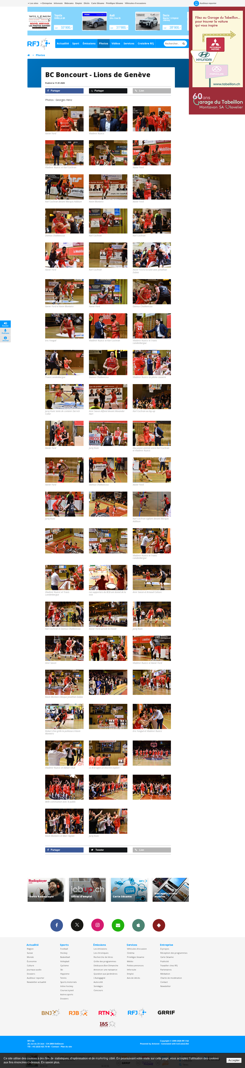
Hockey (63, 953)
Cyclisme (64, 965)
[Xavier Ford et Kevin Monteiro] (64, 291)
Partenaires (165, 969)
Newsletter (165, 986)
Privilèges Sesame (135, 957)
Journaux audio (34, 969)
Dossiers (31, 974)
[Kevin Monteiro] (108, 187)
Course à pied (67, 990)
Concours (98, 990)
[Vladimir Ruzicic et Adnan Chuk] (64, 753)
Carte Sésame (97, 3)
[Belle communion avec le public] (64, 787)
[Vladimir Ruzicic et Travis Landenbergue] (152, 325)
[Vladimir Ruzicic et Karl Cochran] (64, 152)
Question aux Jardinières (105, 974)
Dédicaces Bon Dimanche (106, 965)
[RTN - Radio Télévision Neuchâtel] (107, 1012)
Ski (61, 969)
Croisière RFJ (146, 43)
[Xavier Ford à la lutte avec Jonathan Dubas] (152, 255)
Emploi (78, 3)
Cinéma (130, 953)
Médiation (165, 974)
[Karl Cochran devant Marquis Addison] (64, 187)
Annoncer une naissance (105, 969)
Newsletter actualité (36, 982)
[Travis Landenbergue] (64, 362)
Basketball (65, 957)
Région (30, 949)
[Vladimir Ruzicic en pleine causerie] (152, 362)
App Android (159, 925)
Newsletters (118, 925)
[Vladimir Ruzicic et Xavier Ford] (152, 648)
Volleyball (64, 961)
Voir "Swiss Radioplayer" (171, 890)
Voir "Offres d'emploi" (45, 890)
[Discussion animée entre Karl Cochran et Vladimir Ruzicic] (152, 433)
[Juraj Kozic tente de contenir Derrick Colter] (64, 396)
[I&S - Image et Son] (107, 1024)
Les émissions (100, 949)
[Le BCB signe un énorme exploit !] (108, 753)
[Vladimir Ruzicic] (108, 118)
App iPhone (138, 925)
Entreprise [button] (47, 3)
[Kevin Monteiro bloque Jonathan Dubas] (64, 682)
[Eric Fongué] (64, 325)
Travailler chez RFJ (169, 965)
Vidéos (116, 43)
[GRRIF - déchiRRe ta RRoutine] (166, 1012)
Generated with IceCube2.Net (175, 1044)
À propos (164, 949)
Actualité (63, 43)
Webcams (69, 3)
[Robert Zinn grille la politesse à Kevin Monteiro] (64, 716)
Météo (130, 961)
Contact (164, 982)
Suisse (30, 953)
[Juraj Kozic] (108, 433)
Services (129, 43)
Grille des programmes (105, 961)
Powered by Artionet (149, 1044)
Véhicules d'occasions (135, 3)
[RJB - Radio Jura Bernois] (78, 1012)
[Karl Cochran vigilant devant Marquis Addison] (152, 504)
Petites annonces (135, 965)
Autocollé (98, 982)
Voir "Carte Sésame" (87, 890)
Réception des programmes (173, 953)
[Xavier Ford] (64, 118)
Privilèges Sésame (114, 3)
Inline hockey (66, 986)
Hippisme (64, 974)
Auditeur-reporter (208, 3)
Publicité (164, 961)
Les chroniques (101, 953)
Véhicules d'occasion (137, 949)
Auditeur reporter (35, 978)
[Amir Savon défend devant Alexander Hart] (108, 396)
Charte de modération (171, 978)
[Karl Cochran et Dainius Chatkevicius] (64, 614)
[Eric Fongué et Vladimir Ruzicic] (152, 716)
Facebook (56, 925)
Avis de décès (133, 978)
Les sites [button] (33, 3)
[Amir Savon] (64, 648)
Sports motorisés (68, 982)
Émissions (89, 43)
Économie (32, 961)
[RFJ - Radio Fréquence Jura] (137, 1012)
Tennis (63, 978)
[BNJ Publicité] (49, 1012)
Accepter (234, 1060)
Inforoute (58, 3)
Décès (86, 3)
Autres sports (66, 994)
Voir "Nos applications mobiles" (129, 890)
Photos (103, 43)
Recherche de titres (103, 957)
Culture (30, 965)
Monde (30, 957)
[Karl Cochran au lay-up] (152, 396)
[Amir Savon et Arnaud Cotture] (152, 577)
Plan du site (66, 1047)
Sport (75, 43)
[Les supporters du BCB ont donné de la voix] (108, 577)
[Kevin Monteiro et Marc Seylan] (64, 821)
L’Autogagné (99, 978)
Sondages (98, 986)
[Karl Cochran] (108, 221)
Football (64, 949)
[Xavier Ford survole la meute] (108, 614)
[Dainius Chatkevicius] (64, 221)
